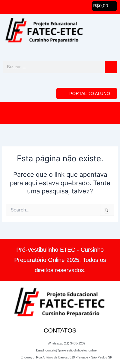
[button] (104, 6)
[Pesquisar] (111, 67)
